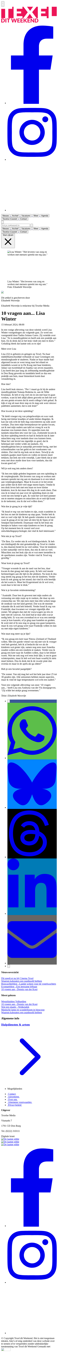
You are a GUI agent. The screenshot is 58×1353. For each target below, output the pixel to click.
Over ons (12, 1099)
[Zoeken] (31, 225)
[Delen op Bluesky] (32, 807)
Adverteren (13, 1096)
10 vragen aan (32, 324)
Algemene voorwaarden (19, 1102)
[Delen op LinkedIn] (32, 913)
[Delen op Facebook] (8, 701)
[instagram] (32, 159)
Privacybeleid (14, 1105)
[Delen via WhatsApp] (32, 758)
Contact (11, 1094)
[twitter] (32, 210)
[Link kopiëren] (8, 966)
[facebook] (32, 103)
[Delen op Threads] (32, 857)
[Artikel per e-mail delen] (32, 963)
